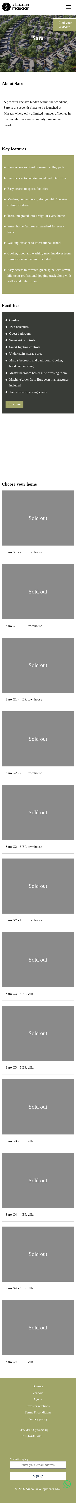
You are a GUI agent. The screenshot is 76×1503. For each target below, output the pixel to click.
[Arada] (15, 7)
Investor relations (38, 1406)
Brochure (14, 404)
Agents (38, 1399)
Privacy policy (38, 1419)
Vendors (37, 1393)
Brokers (38, 1386)
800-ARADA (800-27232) (34, 1430)
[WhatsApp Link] (67, 1484)
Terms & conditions (38, 1412)
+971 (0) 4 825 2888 (31, 1436)
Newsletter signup (19, 1459)
